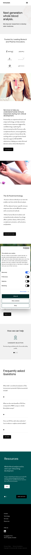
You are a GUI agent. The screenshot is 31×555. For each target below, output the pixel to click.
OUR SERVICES (8, 149)
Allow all (15, 296)
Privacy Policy (7, 546)
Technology (7, 516)
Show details (23, 291)
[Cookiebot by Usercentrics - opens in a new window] (23, 248)
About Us (7, 314)
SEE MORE (7, 437)
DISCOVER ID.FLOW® (9, 234)
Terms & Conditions (17, 546)
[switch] (27, 277)
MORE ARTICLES (21, 496)
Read (7, 486)
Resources (6, 521)
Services (6, 518)
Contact (6, 513)
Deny (15, 305)
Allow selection (15, 300)
